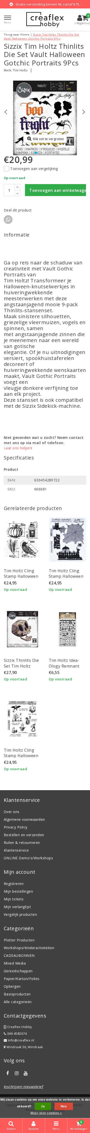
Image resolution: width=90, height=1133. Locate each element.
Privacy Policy (16, 827)
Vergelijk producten (20, 914)
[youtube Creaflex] (26, 1073)
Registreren (14, 883)
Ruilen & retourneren (22, 842)
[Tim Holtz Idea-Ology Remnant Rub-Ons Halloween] (67, 629)
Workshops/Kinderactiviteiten (29, 947)
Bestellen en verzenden (24, 834)
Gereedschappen (18, 971)
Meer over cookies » (46, 1113)
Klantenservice (16, 850)
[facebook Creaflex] (7, 1073)
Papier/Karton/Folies (22, 978)
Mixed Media (15, 963)
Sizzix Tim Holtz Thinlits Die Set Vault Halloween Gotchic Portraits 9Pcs (41, 37)
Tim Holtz (20, 70)
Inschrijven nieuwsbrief (23, 1086)
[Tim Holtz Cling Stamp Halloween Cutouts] (67, 539)
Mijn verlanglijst (17, 906)
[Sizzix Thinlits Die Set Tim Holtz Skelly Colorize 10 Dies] (22, 629)
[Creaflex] (45, 19)
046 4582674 (16, 1033)
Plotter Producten (19, 940)
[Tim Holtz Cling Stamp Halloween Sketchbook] (22, 719)
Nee (64, 1106)
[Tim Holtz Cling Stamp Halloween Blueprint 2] (22, 539)
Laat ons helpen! (18, 448)
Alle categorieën (18, 1001)
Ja (43, 1106)
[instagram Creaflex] (16, 1073)
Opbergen (12, 986)
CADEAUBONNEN (19, 955)
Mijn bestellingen (18, 891)
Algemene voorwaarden (24, 819)
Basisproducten (17, 994)
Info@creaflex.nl (21, 1040)
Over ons (12, 811)
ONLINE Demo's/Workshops (28, 858)
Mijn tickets (14, 899)
